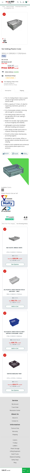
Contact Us (15, 421)
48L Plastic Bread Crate (14, 247)
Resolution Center (15, 410)
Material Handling (15, 457)
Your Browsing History (22, 223)
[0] (26, 2)
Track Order (15, 407)
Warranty (15, 431)
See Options (15, 264)
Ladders (15, 446)
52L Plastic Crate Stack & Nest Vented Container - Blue (14, 332)
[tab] (8, 90)
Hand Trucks (15, 454)
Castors (15, 440)
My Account (15, 404)
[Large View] (4, 40)
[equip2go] (10, 2)
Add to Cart (14, 306)
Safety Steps (15, 460)
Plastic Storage (15, 448)
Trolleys (15, 443)
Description (8, 90)
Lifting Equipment (15, 451)
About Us (15, 418)
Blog (15, 462)
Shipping (22, 90)
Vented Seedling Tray (14, 373)
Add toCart (24, 470)
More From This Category (8, 223)
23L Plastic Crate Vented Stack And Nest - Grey (14, 290)
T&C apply (15, 84)
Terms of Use (15, 428)
